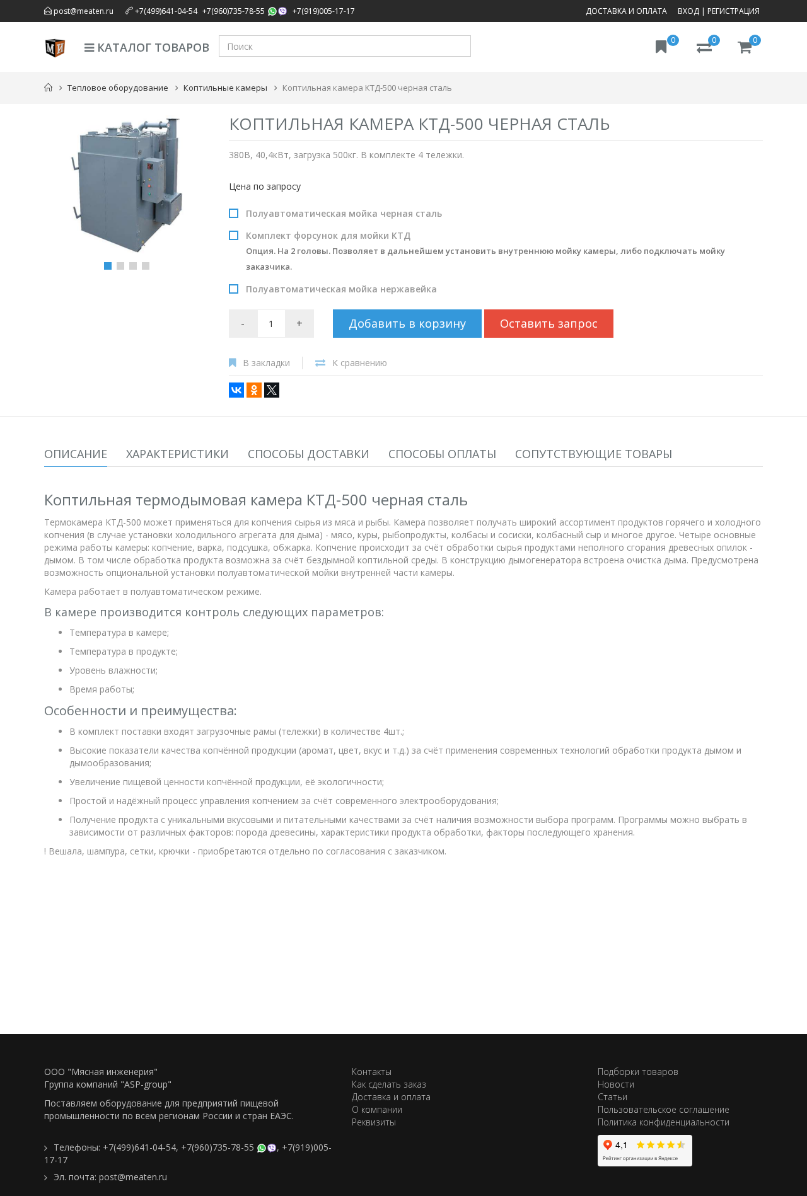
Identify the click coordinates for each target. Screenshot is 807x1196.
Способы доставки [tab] (308, 453)
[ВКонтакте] (236, 390)
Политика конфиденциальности (663, 1122)
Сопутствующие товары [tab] (593, 453)
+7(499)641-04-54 (166, 11)
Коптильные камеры (225, 87)
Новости (616, 1084)
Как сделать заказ (389, 1084)
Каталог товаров (151, 47)
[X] (271, 390)
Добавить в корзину (407, 323)
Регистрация (733, 11)
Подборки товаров (638, 1072)
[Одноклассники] (254, 390)
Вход (688, 11)
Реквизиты (374, 1122)
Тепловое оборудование (117, 87)
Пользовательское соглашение (663, 1109)
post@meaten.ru (82, 11)
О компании (377, 1109)
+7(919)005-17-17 (324, 11)
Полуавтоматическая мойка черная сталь (344, 213)
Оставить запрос (549, 323)
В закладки (266, 363)
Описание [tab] (75, 453)
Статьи (612, 1097)
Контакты (372, 1072)
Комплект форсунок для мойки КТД (485, 250)
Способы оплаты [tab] (442, 453)
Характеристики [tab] (177, 453)
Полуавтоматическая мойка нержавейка (341, 289)
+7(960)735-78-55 (233, 11)
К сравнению (359, 363)
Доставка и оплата (626, 11)
